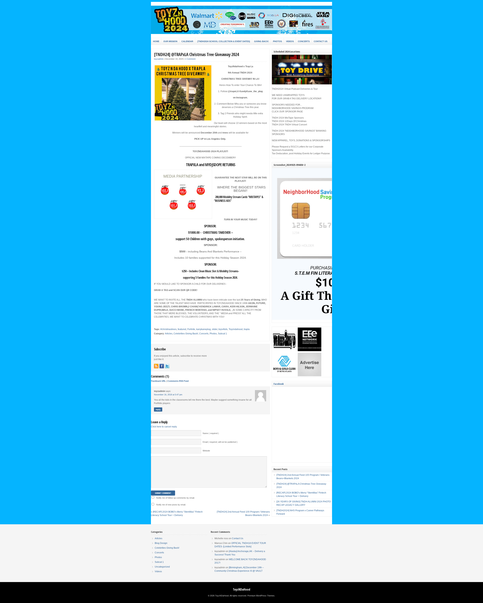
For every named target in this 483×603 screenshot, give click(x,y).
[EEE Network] (309, 350)
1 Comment (190, 59)
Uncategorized (162, 566)
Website (206, 451)
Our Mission (170, 41)
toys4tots (223, 329)
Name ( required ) (211, 433)
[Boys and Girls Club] (284, 375)
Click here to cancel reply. (164, 426)
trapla (247, 329)
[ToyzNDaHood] (241, 33)
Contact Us (320, 41)
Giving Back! (261, 41)
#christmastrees (168, 329)
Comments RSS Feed (178, 381)
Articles (168, 333)
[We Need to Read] (284, 350)
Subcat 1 (222, 333)
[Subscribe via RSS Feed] (156, 366)
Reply (158, 409)
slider (214, 329)
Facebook (279, 384)
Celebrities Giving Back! (186, 333)
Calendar (187, 41)
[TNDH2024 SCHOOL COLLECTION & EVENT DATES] (223, 41)
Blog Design (161, 543)
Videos (290, 41)
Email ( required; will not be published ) (220, 442)
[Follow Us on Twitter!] (167, 366)
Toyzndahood (236, 329)
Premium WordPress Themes (261, 596)
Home (156, 41)
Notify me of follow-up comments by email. (175, 498)
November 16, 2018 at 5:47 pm (168, 394)
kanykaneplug (203, 329)
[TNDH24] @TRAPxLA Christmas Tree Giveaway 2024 (196, 54)
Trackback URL (158, 381)
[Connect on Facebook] (161, 366)
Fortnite (191, 329)
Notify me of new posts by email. (171, 505)
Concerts (304, 41)
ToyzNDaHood (241, 589)
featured (182, 329)
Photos (277, 41)
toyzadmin (158, 59)
